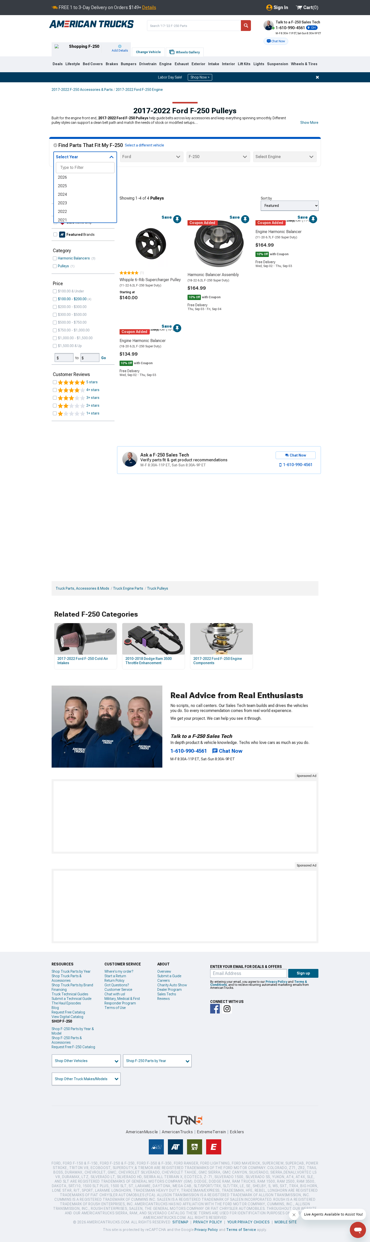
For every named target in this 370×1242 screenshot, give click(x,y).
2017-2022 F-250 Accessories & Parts (82, 90)
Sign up (303, 973)
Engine (165, 64)
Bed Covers (93, 64)
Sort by (266, 198)
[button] (276, 41)
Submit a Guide (169, 976)
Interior (228, 64)
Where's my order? (118, 971)
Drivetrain (148, 64)
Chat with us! (114, 994)
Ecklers (237, 1132)
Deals (58, 64)
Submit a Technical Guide (71, 999)
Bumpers (128, 64)
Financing (59, 990)
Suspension (277, 64)
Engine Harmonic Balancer (278, 231)
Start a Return (115, 976)
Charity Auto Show (172, 985)
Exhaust (182, 64)
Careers (163, 980)
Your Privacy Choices (248, 1222)
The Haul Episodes (66, 1003)
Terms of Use (115, 1008)
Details (149, 7)
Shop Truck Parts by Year (71, 971)
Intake (213, 64)
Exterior (198, 64)
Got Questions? (116, 985)
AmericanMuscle (142, 1132)
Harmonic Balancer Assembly (213, 274)
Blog (55, 1008)
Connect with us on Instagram (227, 1008)
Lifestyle (72, 64)
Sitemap (180, 1222)
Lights (258, 64)
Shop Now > (200, 77)
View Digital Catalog (67, 1017)
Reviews (163, 999)
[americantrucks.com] (91, 24)
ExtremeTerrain (211, 1132)
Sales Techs (166, 994)
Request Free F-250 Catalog (73, 1047)
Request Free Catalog (68, 1012)
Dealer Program (169, 990)
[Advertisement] (185, 816)
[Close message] (317, 77)
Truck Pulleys (157, 588)
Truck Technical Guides (70, 994)
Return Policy (114, 980)
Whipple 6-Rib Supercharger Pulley (150, 279)
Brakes (112, 64)
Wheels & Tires (304, 64)
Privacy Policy (276, 982)
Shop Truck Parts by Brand (72, 985)
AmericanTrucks (177, 1132)
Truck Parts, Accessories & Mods (82, 588)
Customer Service (118, 990)
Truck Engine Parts (128, 588)
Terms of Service (241, 1230)
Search (246, 25)
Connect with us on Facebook (215, 1008)
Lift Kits (244, 64)
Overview (164, 971)
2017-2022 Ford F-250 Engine (139, 90)
